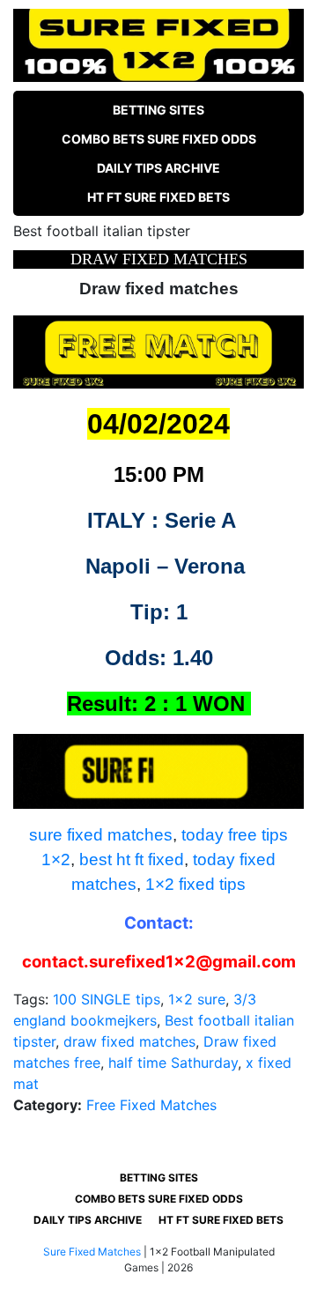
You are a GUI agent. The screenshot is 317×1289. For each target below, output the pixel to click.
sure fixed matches (101, 835)
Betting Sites (158, 109)
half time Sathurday (173, 1062)
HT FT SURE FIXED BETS (158, 196)
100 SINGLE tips (106, 999)
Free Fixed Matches (151, 1105)
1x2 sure (196, 999)
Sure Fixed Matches (92, 1251)
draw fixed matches (129, 1041)
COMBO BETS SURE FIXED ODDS (159, 138)
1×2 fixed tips (195, 884)
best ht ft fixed (131, 859)
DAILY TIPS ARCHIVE (158, 167)
